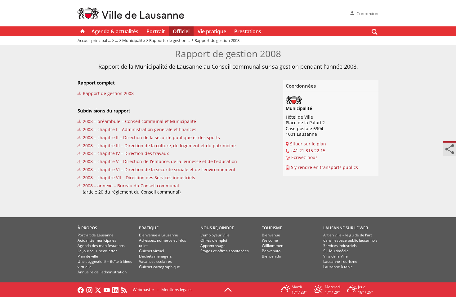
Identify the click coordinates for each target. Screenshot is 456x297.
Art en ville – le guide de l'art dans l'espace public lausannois (350, 237)
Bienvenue (271, 235)
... (116, 40)
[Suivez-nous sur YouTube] (107, 289)
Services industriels (340, 245)
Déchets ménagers (155, 256)
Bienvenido (271, 256)
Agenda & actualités (115, 31)
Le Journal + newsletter (97, 251)
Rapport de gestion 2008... (218, 40)
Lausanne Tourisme (340, 261)
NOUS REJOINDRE (217, 228)
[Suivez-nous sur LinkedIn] (115, 289)
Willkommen (272, 245)
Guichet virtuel (151, 251)
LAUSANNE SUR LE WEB (345, 228)
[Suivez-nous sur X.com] (98, 289)
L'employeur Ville (215, 235)
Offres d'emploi (213, 240)
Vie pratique (212, 31)
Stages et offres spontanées (224, 251)
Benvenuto (271, 251)
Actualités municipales (97, 240)
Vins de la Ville (335, 256)
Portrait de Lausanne (96, 235)
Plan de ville (88, 256)
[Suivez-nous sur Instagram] (89, 289)
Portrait (155, 31)
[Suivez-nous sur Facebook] (81, 289)
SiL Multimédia (336, 251)
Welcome (270, 240)
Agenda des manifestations (101, 245)
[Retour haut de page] (228, 289)
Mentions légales (176, 289)
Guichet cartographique (159, 266)
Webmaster (143, 289)
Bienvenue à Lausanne (158, 235)
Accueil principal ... (94, 40)
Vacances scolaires (155, 261)
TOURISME (272, 228)
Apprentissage (213, 245)
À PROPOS (87, 228)
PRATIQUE (149, 228)
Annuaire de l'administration (102, 272)
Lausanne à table (338, 266)
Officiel (181, 31)
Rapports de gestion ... (169, 40)
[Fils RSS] (125, 289)
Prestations (247, 31)
